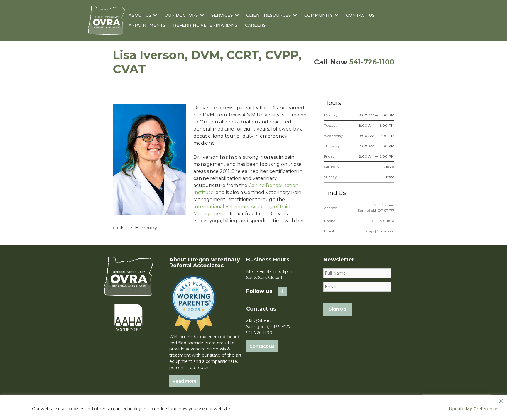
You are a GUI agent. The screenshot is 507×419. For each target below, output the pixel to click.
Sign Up (337, 309)
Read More (185, 381)
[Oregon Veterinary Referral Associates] (106, 30)
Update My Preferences (474, 408)
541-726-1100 (371, 62)
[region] (253, 407)
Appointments (147, 25)
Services (222, 15)
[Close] (500, 399)
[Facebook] (282, 291)
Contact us (261, 346)
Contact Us (360, 15)
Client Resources (268, 15)
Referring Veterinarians (205, 25)
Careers (255, 25)
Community (318, 15)
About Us (140, 15)
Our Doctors (181, 15)
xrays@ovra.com (380, 231)
